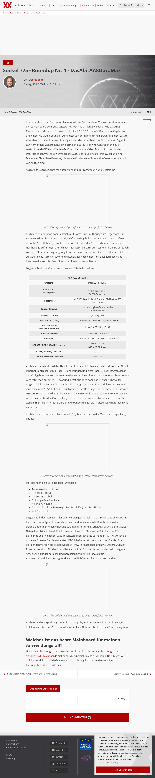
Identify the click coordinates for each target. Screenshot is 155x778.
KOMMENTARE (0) (80, 717)
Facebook (60, 743)
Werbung (10, 758)
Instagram (61, 763)
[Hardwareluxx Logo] (18, 5)
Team (9, 754)
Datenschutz (12, 743)
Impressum (12, 740)
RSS (58, 770)
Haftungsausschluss (16, 747)
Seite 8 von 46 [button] (135, 112)
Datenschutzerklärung (108, 762)
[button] (48, 5)
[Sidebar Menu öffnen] (148, 5)
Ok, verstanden (123, 769)
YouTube (60, 750)
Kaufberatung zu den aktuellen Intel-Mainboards (62, 651)
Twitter (59, 756)
